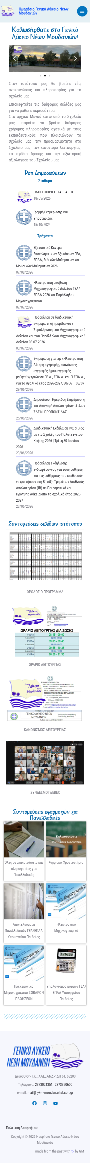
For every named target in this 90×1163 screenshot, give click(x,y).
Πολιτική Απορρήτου (22, 1128)
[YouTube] (55, 1103)
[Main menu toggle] (82, 11)
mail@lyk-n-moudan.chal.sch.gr (50, 1092)
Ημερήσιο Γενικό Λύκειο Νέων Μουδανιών (43, 11)
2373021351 (43, 1084)
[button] (14, 58)
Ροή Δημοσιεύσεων (45, 173)
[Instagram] (45, 1103)
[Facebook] (34, 1103)
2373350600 (63, 1084)
